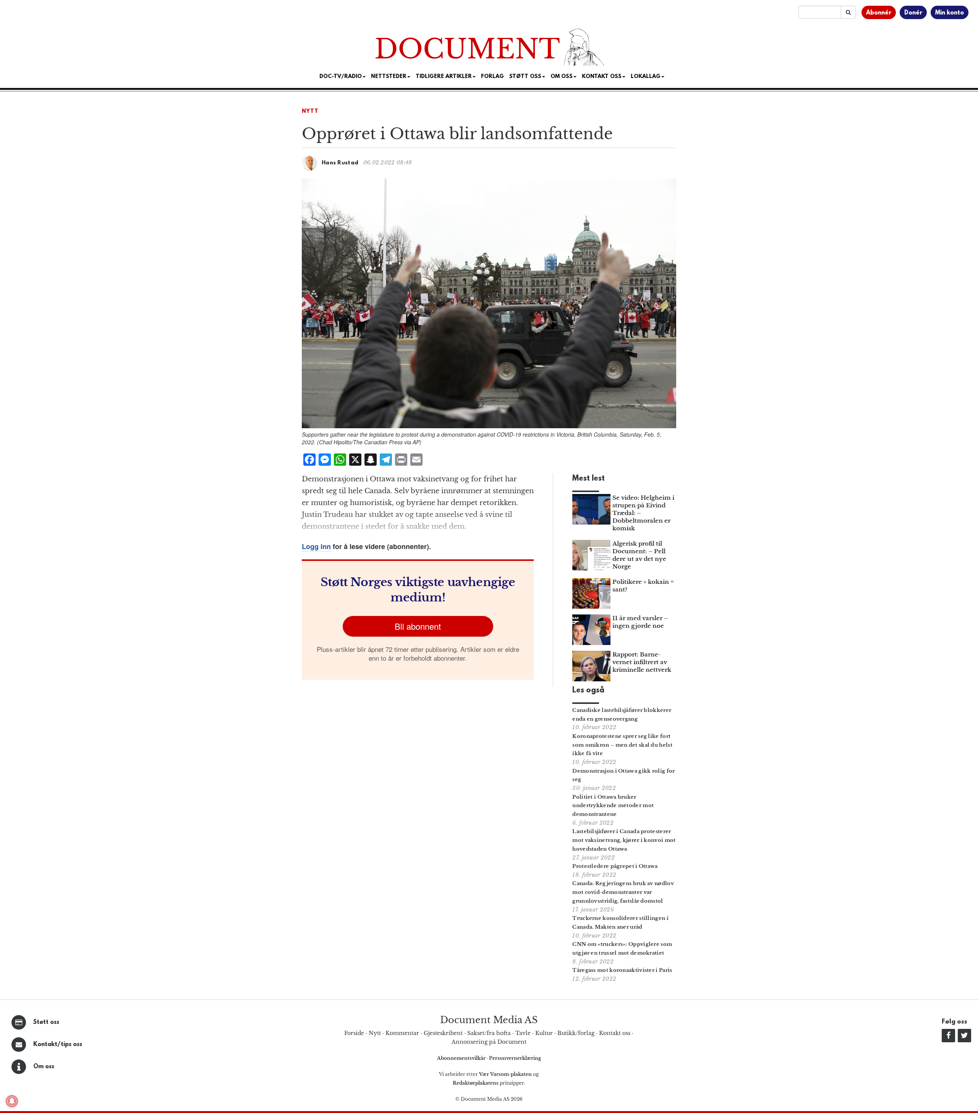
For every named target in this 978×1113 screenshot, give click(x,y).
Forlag (492, 76)
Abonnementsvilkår (462, 1058)
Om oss (43, 1066)
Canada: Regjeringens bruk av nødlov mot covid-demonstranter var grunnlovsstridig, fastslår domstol (623, 892)
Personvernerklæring (515, 1058)
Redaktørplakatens (476, 1083)
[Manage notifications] (12, 1101)
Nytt (310, 111)
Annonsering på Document (489, 1041)
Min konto (949, 13)
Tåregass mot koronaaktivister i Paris (622, 970)
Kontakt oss (602, 76)
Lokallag (646, 76)
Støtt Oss (525, 76)
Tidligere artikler (444, 76)
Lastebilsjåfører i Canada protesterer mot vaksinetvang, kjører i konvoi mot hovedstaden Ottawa (623, 840)
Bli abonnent (418, 626)
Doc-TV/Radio (340, 76)
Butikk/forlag (575, 1033)
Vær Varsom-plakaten (505, 1074)
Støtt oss (46, 1022)
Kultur (544, 1033)
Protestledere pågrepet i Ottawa (614, 866)
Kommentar (402, 1033)
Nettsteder (388, 76)
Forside (354, 1033)
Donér (913, 13)
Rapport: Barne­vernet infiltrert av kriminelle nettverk (641, 662)
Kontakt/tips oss (57, 1044)
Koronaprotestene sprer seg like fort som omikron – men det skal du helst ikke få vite (622, 745)
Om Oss (562, 76)
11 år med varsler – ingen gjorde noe (640, 621)
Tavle (523, 1033)
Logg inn (316, 546)
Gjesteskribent (443, 1033)
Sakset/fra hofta (489, 1033)
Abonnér (878, 13)
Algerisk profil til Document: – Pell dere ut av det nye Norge (639, 555)
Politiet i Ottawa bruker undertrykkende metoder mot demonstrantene (613, 806)
